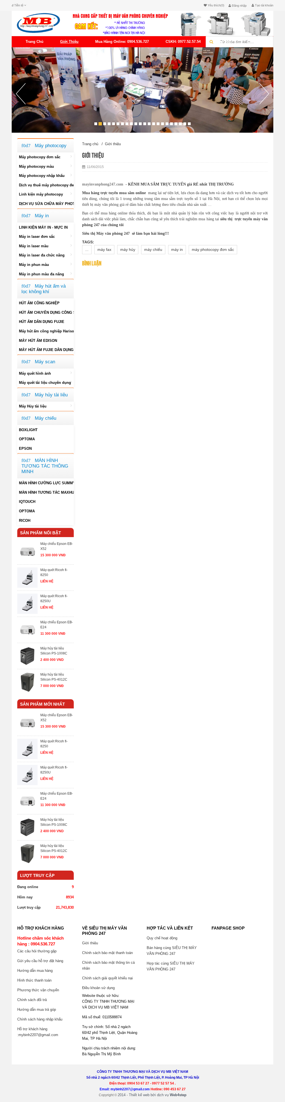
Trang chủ (34, 41)
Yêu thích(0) (215, 5)
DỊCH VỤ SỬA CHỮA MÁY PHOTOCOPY (46, 204)
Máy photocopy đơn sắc (39, 157)
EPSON (25, 448)
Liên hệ (254, 41)
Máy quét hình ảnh (35, 373)
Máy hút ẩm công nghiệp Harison (46, 331)
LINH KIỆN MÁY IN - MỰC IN (43, 227)
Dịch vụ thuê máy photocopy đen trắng (46, 185)
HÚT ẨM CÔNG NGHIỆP (39, 303)
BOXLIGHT (28, 430)
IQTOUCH (27, 502)
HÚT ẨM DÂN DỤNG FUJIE (41, 322)
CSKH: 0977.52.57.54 (183, 41)
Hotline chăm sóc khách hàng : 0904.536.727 (40, 941)
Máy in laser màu (33, 246)
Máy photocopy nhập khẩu (42, 176)
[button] (21, 108)
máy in (177, 249)
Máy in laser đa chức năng (42, 255)
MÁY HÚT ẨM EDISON (38, 340)
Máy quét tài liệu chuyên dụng (45, 382)
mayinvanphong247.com (102, 184)
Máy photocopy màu (36, 166)
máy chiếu (153, 249)
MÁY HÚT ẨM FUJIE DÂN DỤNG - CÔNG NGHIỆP (46, 350)
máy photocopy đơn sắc (213, 249)
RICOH (24, 520)
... (87, 249)
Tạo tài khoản (263, 5)
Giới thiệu (69, 41)
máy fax (104, 249)
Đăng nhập (239, 5)
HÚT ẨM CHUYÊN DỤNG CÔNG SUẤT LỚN (46, 312)
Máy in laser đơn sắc (37, 236)
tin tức (224, 41)
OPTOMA (27, 439)
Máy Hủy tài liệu (32, 406)
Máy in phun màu (34, 265)
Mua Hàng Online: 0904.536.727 (122, 41)
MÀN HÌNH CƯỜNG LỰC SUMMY (46, 483)
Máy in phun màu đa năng (41, 274)
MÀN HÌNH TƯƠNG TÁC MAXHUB (46, 492)
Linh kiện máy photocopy (41, 194)
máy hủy (127, 249)
